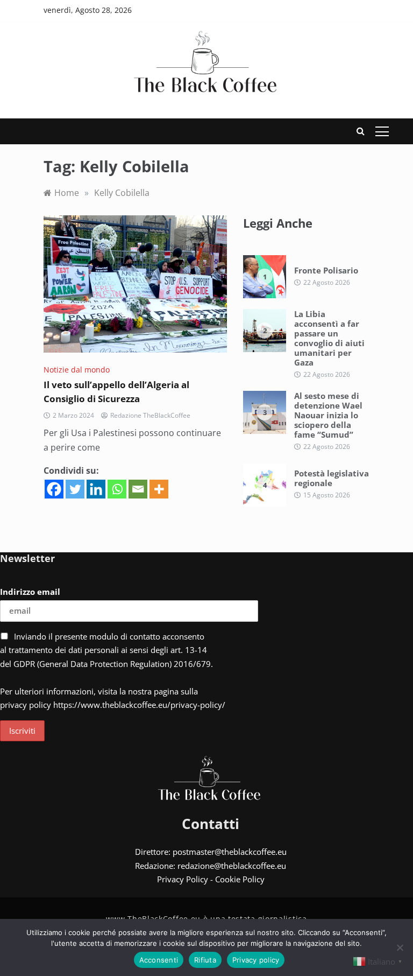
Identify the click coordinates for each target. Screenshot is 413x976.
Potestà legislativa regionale (331, 478)
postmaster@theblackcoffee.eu (230, 851)
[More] (158, 489)
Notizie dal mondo (77, 369)
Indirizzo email (30, 591)
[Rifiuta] (399, 947)
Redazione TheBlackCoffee (150, 415)
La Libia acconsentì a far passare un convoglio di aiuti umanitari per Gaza (329, 338)
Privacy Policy (182, 879)
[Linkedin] (96, 489)
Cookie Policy (240, 879)
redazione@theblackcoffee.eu (231, 865)
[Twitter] (75, 489)
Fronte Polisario (326, 270)
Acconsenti (159, 960)
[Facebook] (54, 489)
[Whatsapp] (117, 489)
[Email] (138, 489)
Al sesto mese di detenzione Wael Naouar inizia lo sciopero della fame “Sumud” (328, 415)
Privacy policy (256, 960)
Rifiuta (205, 960)
